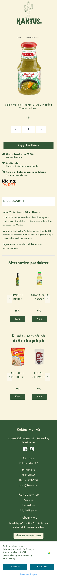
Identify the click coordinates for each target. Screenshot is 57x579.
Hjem (19, 37)
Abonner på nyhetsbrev (28, 536)
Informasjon (13, 201)
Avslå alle (15, 566)
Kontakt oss (28, 505)
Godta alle (42, 566)
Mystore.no (28, 442)
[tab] (28, 201)
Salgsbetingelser (29, 510)
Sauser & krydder (32, 37)
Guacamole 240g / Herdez (40, 299)
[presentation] (9, 299)
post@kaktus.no (28, 485)
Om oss (28, 500)
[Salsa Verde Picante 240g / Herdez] (28, 70)
